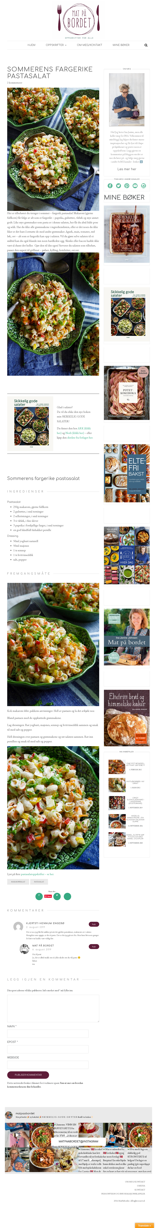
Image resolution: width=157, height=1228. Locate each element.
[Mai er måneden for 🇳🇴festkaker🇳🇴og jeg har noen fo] (115, 1159)
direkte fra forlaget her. (80, 437)
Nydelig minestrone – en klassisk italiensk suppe (135, 818)
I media (141, 1185)
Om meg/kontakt (89, 45)
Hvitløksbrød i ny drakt (135, 782)
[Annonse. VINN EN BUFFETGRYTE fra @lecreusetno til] (66, 1135)
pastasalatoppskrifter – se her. (37, 874)
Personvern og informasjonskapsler (123, 1193)
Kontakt (140, 1189)
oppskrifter (55, 45)
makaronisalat (18, 882)
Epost (12, 1042)
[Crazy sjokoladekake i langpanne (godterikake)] (117, 802)
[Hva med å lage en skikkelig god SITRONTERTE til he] (140, 1159)
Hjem (31, 45)
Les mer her (126, 169)
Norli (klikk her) (74, 433)
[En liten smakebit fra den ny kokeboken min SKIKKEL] (140, 1135)
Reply (94, 924)
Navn (11, 1026)
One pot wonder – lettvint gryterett (135, 764)
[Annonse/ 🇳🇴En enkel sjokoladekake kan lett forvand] (90, 1159)
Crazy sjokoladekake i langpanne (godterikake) (135, 800)
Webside (13, 1057)
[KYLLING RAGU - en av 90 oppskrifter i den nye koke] (41, 1159)
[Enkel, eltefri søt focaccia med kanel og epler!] (117, 839)
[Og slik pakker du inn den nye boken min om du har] (17, 1135)
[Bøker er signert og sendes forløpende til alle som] (115, 1135)
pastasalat (39, 882)
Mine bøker (121, 45)
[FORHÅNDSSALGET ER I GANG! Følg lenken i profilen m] (17, 1159)
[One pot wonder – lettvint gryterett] (117, 766)
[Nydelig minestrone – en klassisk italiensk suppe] (117, 821)
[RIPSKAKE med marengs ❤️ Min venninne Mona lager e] (90, 1135)
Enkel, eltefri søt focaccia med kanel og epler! (135, 837)
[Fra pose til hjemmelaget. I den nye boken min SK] (41, 1135)
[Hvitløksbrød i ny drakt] (117, 784)
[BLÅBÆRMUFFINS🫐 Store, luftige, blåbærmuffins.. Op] (66, 1159)
